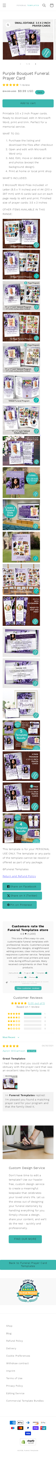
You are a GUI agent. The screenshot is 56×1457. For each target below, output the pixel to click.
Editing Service (15, 1393)
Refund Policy (14, 1340)
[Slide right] (35, 64)
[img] (11, 1046)
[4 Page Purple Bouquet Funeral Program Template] (21, 247)
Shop (9, 1326)
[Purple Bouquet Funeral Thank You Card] (21, 687)
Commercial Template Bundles (25, 1400)
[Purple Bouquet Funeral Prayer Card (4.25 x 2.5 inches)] (21, 464)
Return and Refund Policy (19, 876)
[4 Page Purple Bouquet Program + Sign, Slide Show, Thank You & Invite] (21, 749)
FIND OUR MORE (25, 1239)
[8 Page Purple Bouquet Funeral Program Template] (21, 278)
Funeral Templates (31, 1450)
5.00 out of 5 (36, 1003)
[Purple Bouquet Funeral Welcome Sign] (21, 497)
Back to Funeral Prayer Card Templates (28, 1265)
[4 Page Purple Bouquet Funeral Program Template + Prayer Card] (21, 780)
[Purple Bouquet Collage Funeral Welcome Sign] (21, 561)
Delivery (11, 1348)
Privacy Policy (14, 1385)
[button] (4, 5)
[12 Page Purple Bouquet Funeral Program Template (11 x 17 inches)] (21, 371)
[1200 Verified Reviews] (28, 1302)
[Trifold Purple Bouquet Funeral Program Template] (21, 402)
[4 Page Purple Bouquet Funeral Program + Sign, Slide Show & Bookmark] (21, 842)
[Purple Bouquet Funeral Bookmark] (21, 625)
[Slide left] (20, 64)
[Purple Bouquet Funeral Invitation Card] (21, 655)
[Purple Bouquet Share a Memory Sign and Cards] (21, 718)
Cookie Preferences (18, 1355)
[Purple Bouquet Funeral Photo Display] (21, 593)
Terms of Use (14, 1378)
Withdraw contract (17, 1363)
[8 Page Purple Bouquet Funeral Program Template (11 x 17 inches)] (21, 309)
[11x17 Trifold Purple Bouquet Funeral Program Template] (22, 433)
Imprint (10, 1371)
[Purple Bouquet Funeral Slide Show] (21, 529)
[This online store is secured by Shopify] (28, 1441)
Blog (9, 1333)
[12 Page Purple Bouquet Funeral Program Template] (21, 340)
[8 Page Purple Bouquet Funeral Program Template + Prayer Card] (21, 811)
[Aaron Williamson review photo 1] (10, 1082)
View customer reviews (28, 988)
